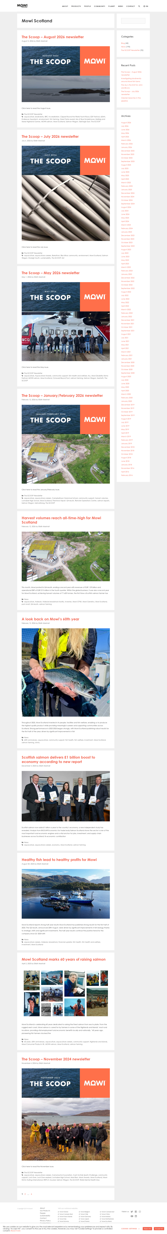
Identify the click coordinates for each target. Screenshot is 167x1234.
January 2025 (126, 190)
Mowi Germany (86, 1216)
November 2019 (127, 408)
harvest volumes (101, 498)
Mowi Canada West (66, 1214)
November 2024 (127, 197)
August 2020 (126, 376)
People (87, 6)
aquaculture (29, 117)
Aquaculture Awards (43, 376)
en (147, 6)
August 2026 (126, 123)
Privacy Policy (45, 1221)
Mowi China (106, 1214)
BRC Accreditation (52, 117)
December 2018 (127, 447)
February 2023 (127, 271)
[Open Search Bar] (139, 6)
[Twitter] (132, 1212)
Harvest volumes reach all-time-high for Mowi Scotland (61, 520)
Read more (15, 1231)
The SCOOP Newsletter (33, 114)
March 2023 (126, 267)
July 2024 (124, 211)
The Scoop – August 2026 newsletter (53, 37)
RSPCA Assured (50, 1180)
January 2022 (126, 316)
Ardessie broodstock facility (53, 602)
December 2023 (127, 235)
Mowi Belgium (85, 1212)
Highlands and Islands (98, 1042)
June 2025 (125, 172)
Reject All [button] (147, 1229)
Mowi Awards (84, 1177)
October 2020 (126, 369)
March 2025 (126, 182)
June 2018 (125, 461)
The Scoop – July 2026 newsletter (50, 136)
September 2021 (128, 331)
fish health (69, 740)
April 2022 (125, 306)
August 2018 (126, 458)
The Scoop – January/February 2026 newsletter (62, 395)
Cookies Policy (45, 1223)
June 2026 (125, 130)
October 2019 (126, 412)
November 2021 (127, 324)
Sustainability (45, 1216)
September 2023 (128, 246)
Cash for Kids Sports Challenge (85, 1175)
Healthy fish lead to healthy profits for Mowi (59, 859)
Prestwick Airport (59, 501)
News (120, 6)
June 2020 (125, 383)
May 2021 (125, 345)
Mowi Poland (85, 1221)
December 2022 (127, 278)
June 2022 (125, 299)
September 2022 (128, 288)
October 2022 (126, 285)
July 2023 (124, 253)
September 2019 (128, 415)
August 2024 (126, 207)
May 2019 (125, 429)
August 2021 (126, 334)
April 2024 (125, 221)
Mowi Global (64, 1212)
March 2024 (126, 225)
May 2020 (125, 387)
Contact (130, 6)
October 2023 (126, 242)
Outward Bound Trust (61, 378)
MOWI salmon (46, 122)
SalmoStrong (40, 503)
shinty (37, 742)
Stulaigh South (34, 258)
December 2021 (127, 320)
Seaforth (100, 378)
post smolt (26, 604)
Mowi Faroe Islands (66, 1216)
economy (56, 845)
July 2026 (124, 126)
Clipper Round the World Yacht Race (75, 117)
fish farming (54, 119)
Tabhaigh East (84, 122)
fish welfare (78, 740)
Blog (123, 43)
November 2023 (127, 239)
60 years (27, 1042)
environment (44, 119)
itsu (89, 376)
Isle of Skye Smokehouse (85, 119)
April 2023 (125, 264)
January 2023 (126, 274)
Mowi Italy (63, 1219)
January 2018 (126, 465)
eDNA (103, 117)
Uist (63, 258)
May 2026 (125, 133)
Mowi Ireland (106, 1216)
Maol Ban (74, 1177)
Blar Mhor (64, 255)
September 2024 (128, 204)
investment (88, 740)
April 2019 (125, 433)
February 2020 (127, 398)
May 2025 (125, 175)
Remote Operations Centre (85, 501)
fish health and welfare (78, 376)
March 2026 (126, 140)
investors (68, 602)
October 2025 (126, 158)
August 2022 (126, 292)
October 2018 (126, 454)
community (73, 255)
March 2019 (126, 436)
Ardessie (38, 602)
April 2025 (125, 179)
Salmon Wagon (72, 122)
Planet (111, 6)
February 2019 (127, 440)
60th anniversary (30, 740)
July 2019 (124, 422)
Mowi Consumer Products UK (33, 1044)
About (65, 6)
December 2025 (127, 151)
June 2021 (125, 341)
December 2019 (127, 405)
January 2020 (126, 401)
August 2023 (126, 249)
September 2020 (128, 373)
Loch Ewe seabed (44, 1177)
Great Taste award (67, 119)
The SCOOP (95, 122)
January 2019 (126, 443)
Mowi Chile (84, 1214)
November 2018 (127, 450)
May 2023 (125, 260)
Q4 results (70, 501)
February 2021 (127, 355)
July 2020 (124, 380)
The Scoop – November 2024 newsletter (56, 1059)
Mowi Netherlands (108, 1219)
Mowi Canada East (108, 1212)
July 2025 (124, 168)
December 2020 (127, 362)
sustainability (46, 258)
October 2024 (126, 200)
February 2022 (127, 313)
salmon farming (77, 378)
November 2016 (127, 468)
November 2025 (127, 154)
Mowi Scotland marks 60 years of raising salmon (64, 959)
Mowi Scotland (59, 122)
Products (76, 6)
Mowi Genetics (88, 602)
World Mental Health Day (90, 1180)
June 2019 (125, 426)
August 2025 (126, 165)
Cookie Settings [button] (129, 1229)
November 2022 (127, 281)
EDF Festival (95, 117)
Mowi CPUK (77, 602)
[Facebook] (136, 1212)
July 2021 (124, 338)
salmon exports (103, 501)
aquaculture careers (43, 255)
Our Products (45, 1211)
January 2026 (126, 147)
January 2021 (126, 359)
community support (60, 376)
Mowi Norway (64, 1221)
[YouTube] (132, 1216)
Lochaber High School (30, 501)
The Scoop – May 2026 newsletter (51, 273)
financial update (65, 942)
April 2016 (125, 472)
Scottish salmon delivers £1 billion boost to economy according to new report (58, 759)
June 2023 (125, 257)
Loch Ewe (32, 1177)
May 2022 (125, 302)
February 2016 (127, 475)
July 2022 (124, 295)
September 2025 (128, 161)
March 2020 (126, 394)
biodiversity (39, 117)
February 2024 (127, 228)
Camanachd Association (62, 1175)
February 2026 (127, 144)
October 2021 (126, 327)
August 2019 (126, 419)
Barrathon (56, 255)
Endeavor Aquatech (30, 119)
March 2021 (126, 352)
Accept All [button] (159, 1229)
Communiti (99, 6)
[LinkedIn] (136, 1216)
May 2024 (125, 218)
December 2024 (127, 193)
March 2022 (126, 309)
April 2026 (125, 137)
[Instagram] (140, 1212)
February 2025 (127, 186)
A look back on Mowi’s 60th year (50, 619)
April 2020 (125, 391)
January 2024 (126, 232)
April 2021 (125, 348)
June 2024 (125, 214)
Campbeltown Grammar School (65, 498)
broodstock (53, 942)
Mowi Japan (85, 1219)
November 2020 (127, 366)
